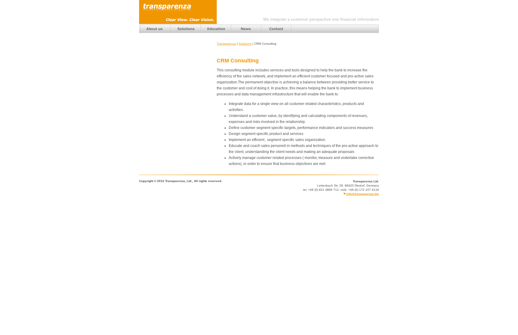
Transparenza (226, 43)
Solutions (245, 43)
